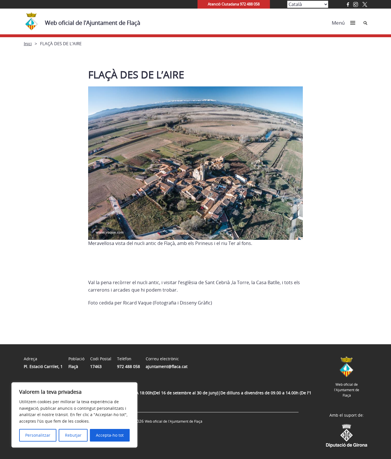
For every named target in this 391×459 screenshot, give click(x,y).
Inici (28, 43)
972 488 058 (128, 366)
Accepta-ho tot (110, 435)
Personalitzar (37, 435)
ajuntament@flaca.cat (166, 366)
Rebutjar (73, 435)
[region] (74, 415)
